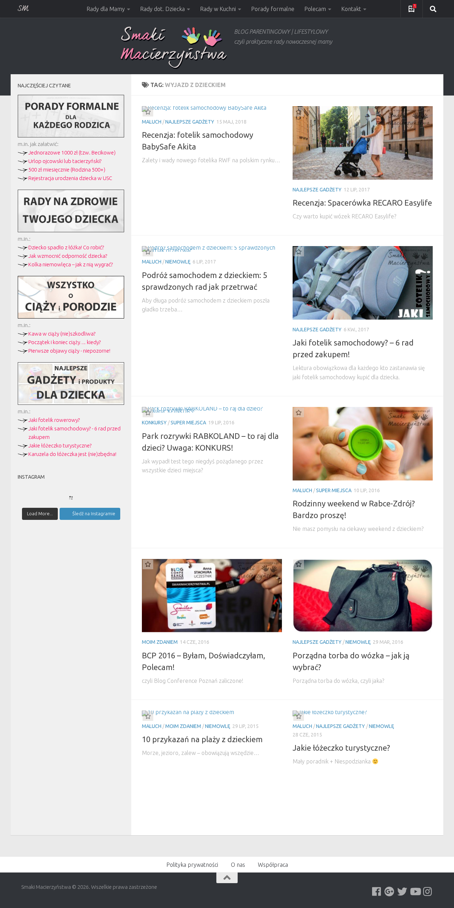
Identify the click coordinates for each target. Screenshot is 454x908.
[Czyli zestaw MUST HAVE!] (71, 403)
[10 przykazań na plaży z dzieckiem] (212, 713)
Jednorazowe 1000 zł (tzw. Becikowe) (72, 152)
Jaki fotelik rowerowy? (54, 420)
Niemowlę (177, 262)
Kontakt (351, 9)
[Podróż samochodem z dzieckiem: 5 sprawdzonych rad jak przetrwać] (212, 249)
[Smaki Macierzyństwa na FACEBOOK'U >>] (377, 892)
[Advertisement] (71, 649)
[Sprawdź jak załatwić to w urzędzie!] (71, 135)
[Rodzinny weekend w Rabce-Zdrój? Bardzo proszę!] (363, 443)
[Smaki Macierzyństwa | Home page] (174, 48)
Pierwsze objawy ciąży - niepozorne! (69, 351)
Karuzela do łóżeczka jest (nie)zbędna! (72, 454)
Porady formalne (272, 9)
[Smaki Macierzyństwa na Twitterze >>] (402, 892)
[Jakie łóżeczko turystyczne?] (363, 713)
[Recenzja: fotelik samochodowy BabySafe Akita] (212, 109)
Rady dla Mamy (106, 9)
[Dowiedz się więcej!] (71, 317)
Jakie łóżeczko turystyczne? (60, 445)
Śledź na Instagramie (93, 513)
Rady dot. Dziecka (162, 9)
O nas (238, 864)
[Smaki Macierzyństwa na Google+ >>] (389, 892)
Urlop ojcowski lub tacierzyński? (64, 161)
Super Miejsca (188, 422)
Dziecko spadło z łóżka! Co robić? (66, 247)
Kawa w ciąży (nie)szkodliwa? (61, 334)
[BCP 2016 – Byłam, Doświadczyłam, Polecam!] (212, 595)
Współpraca (273, 864)
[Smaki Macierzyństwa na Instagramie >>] (428, 892)
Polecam (315, 9)
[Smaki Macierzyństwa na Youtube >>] (415, 892)
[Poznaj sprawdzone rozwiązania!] (71, 230)
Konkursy (154, 422)
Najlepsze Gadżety (189, 122)
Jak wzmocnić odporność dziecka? (67, 256)
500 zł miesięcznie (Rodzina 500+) (66, 170)
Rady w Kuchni (218, 9)
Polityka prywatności (192, 864)
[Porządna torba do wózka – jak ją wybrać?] (363, 595)
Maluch (151, 122)
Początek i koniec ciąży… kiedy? (64, 342)
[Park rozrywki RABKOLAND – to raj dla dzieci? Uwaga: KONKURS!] (212, 410)
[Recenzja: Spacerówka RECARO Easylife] (363, 143)
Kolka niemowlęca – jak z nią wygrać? (70, 264)
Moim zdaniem (160, 642)
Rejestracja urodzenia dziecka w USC (70, 178)
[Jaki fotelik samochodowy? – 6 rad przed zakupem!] (363, 283)
